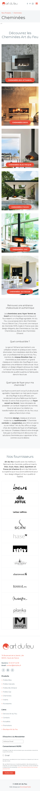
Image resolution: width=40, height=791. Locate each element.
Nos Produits (6, 13)
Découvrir (20, 82)
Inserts (5, 699)
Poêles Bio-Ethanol (10, 688)
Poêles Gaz (7, 692)
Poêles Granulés (9, 684)
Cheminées (17, 13)
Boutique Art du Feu (10, 729)
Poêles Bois (7, 680)
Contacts (6, 717)
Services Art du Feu (10, 713)
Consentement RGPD (12, 746)
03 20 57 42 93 (14, 663)
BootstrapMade (25, 787)
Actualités (6, 721)
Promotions (7, 725)
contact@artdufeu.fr (13, 665)
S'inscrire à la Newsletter (14, 737)
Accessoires (7, 703)
